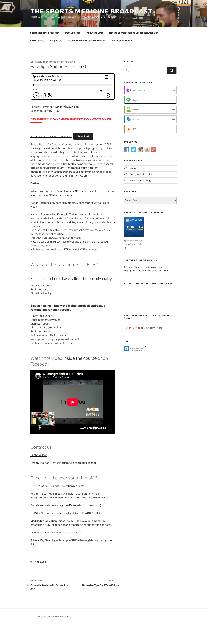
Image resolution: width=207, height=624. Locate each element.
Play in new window (53, 106)
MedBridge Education (43, 520)
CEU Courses (37, 40)
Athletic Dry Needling (43, 540)
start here (36, 122)
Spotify (48, 110)
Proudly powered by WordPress (54, 616)
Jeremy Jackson (39, 462)
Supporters (56, 40)
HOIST (34, 513)
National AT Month (122, 40)
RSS (56, 110)
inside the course (79, 358)
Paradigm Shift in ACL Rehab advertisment (51, 136)
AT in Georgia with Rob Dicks (138, 174)
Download (72, 106)
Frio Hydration (39, 485)
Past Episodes (72, 32)
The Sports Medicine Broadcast (91, 11)
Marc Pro (36, 532)
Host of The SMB (64, 62)
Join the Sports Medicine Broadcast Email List (133, 32)
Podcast (41, 562)
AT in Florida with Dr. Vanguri (138, 180)
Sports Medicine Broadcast (44, 32)
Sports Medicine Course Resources (87, 40)
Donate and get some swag (46, 505)
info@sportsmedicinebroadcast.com (74, 462)
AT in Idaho (130, 168)
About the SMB (95, 32)
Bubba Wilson (38, 455)
